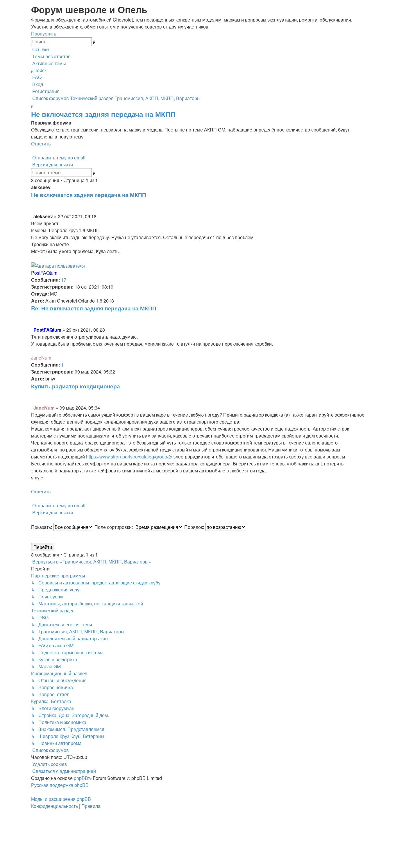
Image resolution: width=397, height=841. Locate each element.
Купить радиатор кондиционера (75, 386)
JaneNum (41, 357)
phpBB (81, 778)
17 (63, 279)
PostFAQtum (44, 272)
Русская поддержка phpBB (60, 785)
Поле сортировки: (114, 527)
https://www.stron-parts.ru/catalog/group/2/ (129, 456)
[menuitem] (51, 56)
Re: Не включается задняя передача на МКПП (93, 308)
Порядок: (194, 527)
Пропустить (43, 33)
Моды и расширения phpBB (61, 799)
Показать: (42, 527)
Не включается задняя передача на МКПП (103, 114)
